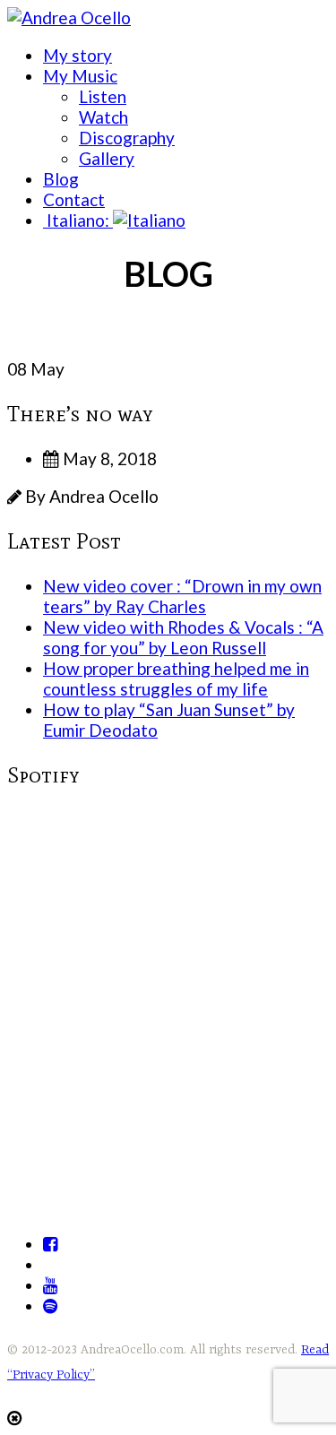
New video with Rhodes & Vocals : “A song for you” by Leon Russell (183, 637)
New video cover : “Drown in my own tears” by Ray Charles (182, 596)
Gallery (106, 158)
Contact (74, 199)
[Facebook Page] (50, 1243)
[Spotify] (50, 1305)
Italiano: (78, 220)
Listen (102, 96)
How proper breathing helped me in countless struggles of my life (176, 678)
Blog (61, 179)
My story (77, 55)
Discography (127, 137)
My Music (80, 75)
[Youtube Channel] (50, 1285)
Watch (103, 117)
